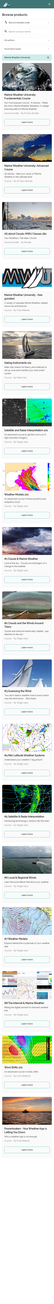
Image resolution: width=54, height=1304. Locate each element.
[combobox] (27, 22)
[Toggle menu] (49, 4)
